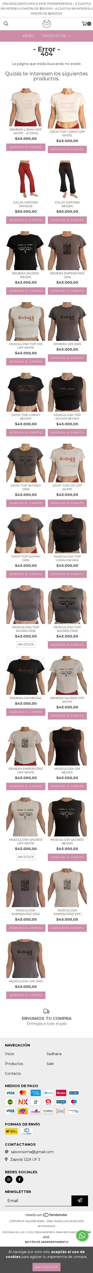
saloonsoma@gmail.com (32, 1152)
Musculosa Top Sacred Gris (67, 629)
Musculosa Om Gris (26, 981)
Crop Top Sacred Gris (25, 487)
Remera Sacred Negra (25, 275)
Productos (14, 1063)
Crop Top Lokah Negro (25, 416)
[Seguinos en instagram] (8, 1179)
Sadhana (54, 1054)
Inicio (9, 1054)
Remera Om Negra (25, 698)
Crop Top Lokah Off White (67, 133)
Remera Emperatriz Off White (26, 770)
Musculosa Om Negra (67, 770)
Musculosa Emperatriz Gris (26, 912)
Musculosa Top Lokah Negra (67, 558)
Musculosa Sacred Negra (67, 841)
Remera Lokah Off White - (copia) (26, 131)
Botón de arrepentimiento (46, 1242)
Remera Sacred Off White (67, 699)
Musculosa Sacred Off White (25, 841)
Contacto (13, 1073)
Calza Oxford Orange (25, 204)
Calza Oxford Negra (67, 204)
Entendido (46, 1267)
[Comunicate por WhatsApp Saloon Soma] (82, 1235)
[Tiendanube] (46, 1216)
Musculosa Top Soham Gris (25, 629)
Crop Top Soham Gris (25, 558)
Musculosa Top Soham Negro (67, 416)
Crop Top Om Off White (67, 487)
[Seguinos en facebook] (19, 1179)
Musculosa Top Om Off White (25, 345)
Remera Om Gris (67, 344)
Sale (50, 1063)
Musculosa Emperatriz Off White (67, 912)
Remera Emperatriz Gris (67, 275)
